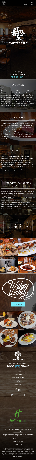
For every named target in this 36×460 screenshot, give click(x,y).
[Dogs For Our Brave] (18, 366)
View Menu (18, 304)
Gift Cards (18, 375)
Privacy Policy (18, 432)
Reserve (18, 372)
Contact (18, 381)
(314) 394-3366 (18, 77)
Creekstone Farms (7, 132)
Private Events (18, 378)
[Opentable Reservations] (18, 226)
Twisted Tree (18, 444)
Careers (18, 384)
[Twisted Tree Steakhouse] (3, 3)
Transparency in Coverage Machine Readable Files (18, 435)
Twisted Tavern (18, 441)
